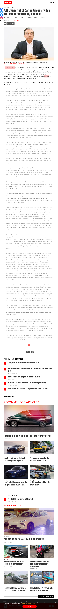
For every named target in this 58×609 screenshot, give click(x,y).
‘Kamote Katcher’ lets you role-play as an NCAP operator (41, 589)
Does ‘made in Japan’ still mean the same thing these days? (27, 383)
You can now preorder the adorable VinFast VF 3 (39, 459)
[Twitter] (1, 12)
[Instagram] (13, 23)
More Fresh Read (47, 596)
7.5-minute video (10, 67)
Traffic (32, 480)
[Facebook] (5, 23)
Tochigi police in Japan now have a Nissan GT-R (23, 363)
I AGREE (29, 606)
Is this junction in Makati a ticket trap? (40, 483)
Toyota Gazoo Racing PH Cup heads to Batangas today (14, 562)
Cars (5, 433)
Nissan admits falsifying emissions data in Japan (24, 377)
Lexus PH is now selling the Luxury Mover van (27, 436)
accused (46, 76)
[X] (8, 23)
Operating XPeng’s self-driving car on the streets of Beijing (15, 589)
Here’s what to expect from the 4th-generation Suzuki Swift (15, 483)
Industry (6, 7)
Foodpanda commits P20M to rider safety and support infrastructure (40, 564)
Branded (6, 536)
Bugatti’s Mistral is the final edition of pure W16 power (14, 459)
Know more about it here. (28, 603)
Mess (12, 7)
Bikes (31, 559)
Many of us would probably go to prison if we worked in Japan (28, 389)
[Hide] (0, 20)
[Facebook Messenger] (10, 23)
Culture (6, 559)
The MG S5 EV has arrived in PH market (20, 499)
